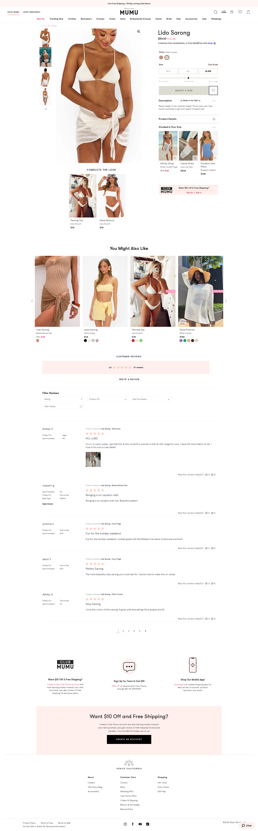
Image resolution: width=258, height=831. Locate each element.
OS (61, 492)
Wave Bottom (107, 220)
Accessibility (93, 791)
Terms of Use (47, 823)
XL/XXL (208, 71)
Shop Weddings (31, 12)
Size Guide (213, 65)
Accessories (191, 19)
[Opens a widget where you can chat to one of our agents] (246, 826)
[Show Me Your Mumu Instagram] (125, 825)
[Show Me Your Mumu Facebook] (132, 825)
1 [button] (118, 631)
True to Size (64, 495)
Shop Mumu (13, 12)
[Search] (215, 12)
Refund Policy (126, 809)
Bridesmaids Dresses (140, 19)
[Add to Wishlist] (213, 90)
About (91, 777)
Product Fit (46, 435)
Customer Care (128, 777)
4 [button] (134, 631)
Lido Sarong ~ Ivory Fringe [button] (111, 524)
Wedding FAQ (126, 791)
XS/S (168, 71)
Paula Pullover (187, 329)
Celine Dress (187, 163)
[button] (63, 399)
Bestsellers (86, 19)
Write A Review (129, 379)
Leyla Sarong (90, 329)
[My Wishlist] (240, 12)
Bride (169, 19)
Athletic (63, 498)
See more (47, 503)
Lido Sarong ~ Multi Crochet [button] (112, 594)
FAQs (122, 787)
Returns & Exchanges (130, 804)
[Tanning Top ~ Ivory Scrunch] (83, 195)
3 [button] (128, 631)
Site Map (162, 791)
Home (41, 25)
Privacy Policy (29, 823)
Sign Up (189, 192)
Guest (112, 19)
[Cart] (248, 12)
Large (64, 435)
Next (46, 108)
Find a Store (163, 787)
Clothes (72, 19)
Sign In (199, 192)
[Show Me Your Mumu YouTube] (140, 825)
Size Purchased (48, 438)
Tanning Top (76, 220)
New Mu (41, 19)
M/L (188, 71)
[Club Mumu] (224, 11)
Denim (159, 19)
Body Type (46, 498)
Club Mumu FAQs (128, 796)
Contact (124, 782)
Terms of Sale (64, 823)
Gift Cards (162, 782)
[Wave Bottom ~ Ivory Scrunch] (112, 195)
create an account (129, 739)
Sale (204, 19)
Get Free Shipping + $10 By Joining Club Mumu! (129, 3)
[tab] (45, 38)
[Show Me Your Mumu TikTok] (147, 825)
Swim (122, 19)
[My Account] (232, 12)
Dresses (100, 19)
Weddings (216, 19)
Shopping (162, 777)
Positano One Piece (208, 165)
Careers (91, 782)
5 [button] (139, 631)
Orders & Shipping (129, 800)
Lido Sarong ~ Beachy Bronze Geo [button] (114, 485)
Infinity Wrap (167, 163)
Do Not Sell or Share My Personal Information (44, 826)
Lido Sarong (42, 329)
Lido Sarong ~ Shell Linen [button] (110, 429)
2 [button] (123, 631)
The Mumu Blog (95, 787)
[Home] (129, 11)
